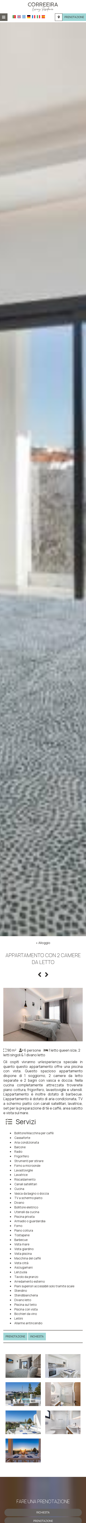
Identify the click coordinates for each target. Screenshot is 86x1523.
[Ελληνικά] (24, 16)
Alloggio (44, 943)
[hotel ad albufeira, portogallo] (43, 6)
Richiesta (43, 1512)
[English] (19, 16)
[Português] (14, 16)
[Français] (33, 16)
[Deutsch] (28, 16)
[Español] (43, 16)
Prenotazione (74, 17)
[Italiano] (38, 16)
